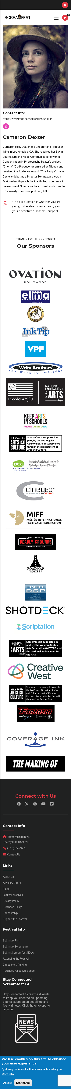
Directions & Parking (15, 964)
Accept (7, 1082)
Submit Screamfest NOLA (18, 952)
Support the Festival (15, 919)
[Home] (17, 17)
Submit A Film (11, 940)
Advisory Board (12, 882)
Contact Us (13, 854)
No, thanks (23, 1082)
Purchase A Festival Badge (19, 970)
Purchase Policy (12, 906)
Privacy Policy (11, 900)
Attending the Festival (16, 958)
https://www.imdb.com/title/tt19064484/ (27, 118)
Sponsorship (10, 913)
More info (8, 1074)
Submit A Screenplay (15, 946)
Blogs (6, 888)
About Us (8, 876)
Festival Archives (13, 894)
